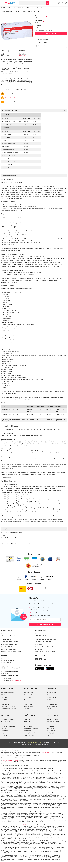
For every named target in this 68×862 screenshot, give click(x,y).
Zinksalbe (49, 724)
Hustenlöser (27, 721)
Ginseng (49, 709)
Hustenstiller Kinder (30, 733)
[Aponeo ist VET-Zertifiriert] (34, 559)
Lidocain (26, 709)
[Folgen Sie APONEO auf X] (40, 659)
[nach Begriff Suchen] (47, 3)
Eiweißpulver (50, 695)
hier (20, 89)
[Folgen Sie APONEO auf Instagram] (45, 659)
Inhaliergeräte (28, 731)
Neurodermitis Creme (53, 721)
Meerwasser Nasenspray (31, 728)
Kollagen (49, 699)
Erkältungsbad (28, 726)
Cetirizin (3, 728)
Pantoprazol (50, 726)
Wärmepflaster (28, 692)
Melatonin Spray (51, 697)
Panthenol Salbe (51, 733)
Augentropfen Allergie (8, 724)
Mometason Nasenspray (8, 726)
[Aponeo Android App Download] (50, 669)
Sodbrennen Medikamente (31, 695)
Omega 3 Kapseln (52, 704)
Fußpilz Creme (51, 728)
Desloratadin (5, 735)
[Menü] (2, 3)
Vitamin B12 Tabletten (53, 702)
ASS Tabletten (5, 697)
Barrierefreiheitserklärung (41, 745)
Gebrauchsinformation (9, 176)
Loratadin (4, 733)
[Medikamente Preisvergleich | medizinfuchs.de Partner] (58, 559)
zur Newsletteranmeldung (45, 624)
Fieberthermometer (52, 719)
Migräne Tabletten (6, 695)
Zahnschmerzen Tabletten (8, 709)
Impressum (47, 742)
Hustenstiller (28, 719)
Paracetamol (5, 704)
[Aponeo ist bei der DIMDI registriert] (26, 559)
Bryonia (49, 735)
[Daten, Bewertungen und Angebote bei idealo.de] (50, 559)
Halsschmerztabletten (30, 724)
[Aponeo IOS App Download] (39, 669)
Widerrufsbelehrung (19, 742)
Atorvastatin (21, 55)
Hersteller (5, 529)
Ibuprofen (4, 702)
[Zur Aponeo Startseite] (10, 3)
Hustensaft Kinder (29, 735)
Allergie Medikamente (7, 719)
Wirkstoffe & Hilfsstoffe (9, 110)
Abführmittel (28, 704)
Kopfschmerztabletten (7, 692)
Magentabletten (28, 706)
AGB (9, 742)
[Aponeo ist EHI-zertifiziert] (18, 559)
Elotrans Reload (51, 692)
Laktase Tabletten (52, 706)
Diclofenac (4, 699)
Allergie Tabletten (6, 721)
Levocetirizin (5, 731)
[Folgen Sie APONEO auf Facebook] (36, 659)
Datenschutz (56, 742)
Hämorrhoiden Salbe (30, 702)
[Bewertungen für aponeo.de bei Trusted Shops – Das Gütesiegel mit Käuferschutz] (10, 559)
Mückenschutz (51, 731)
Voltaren (26, 699)
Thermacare (27, 697)
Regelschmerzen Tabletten (9, 706)
